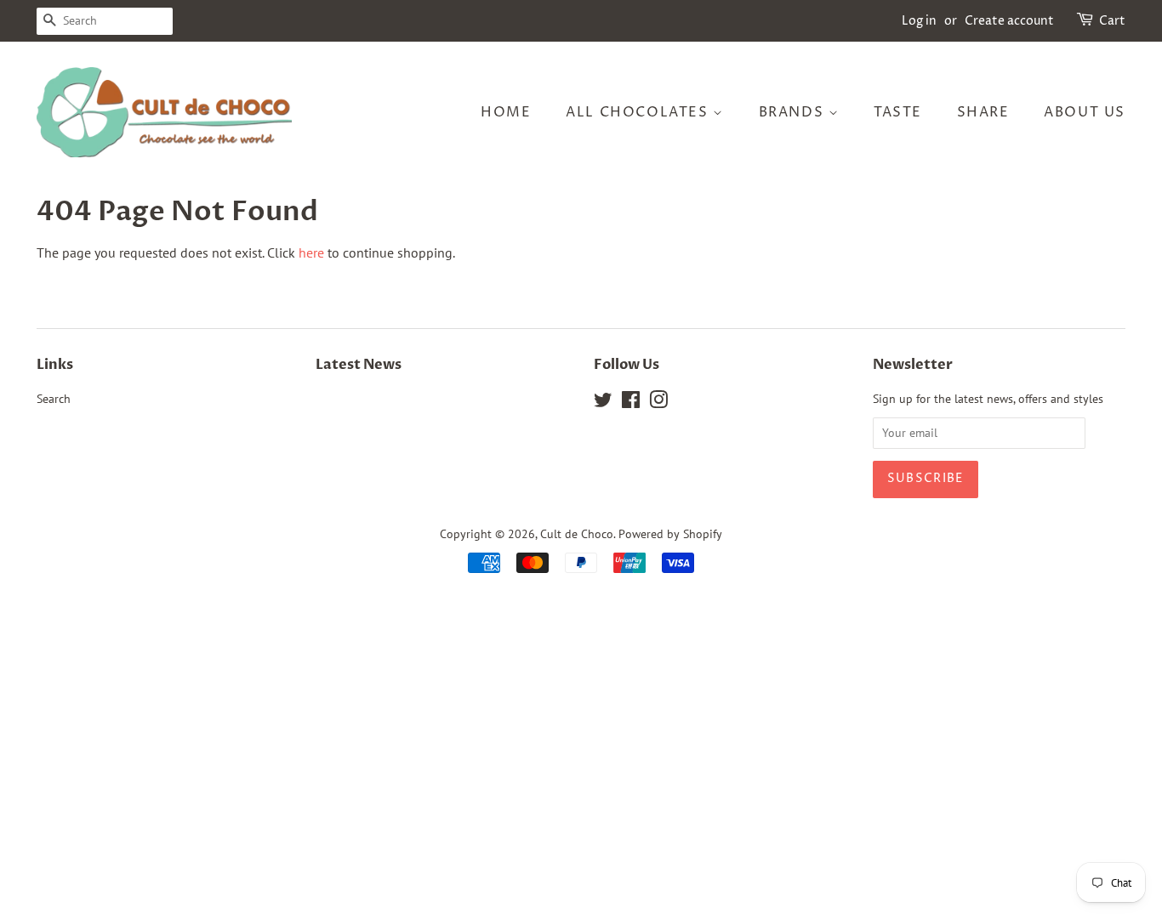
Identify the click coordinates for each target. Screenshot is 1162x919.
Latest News (359, 364)
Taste (898, 112)
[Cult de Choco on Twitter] (603, 403)
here (311, 252)
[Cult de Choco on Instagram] (658, 403)
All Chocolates (639, 112)
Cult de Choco (576, 534)
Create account (1009, 21)
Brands (794, 112)
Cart (1112, 21)
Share (983, 112)
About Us (1084, 112)
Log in (919, 21)
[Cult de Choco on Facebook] (631, 403)
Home (506, 112)
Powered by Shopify (670, 534)
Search (54, 398)
